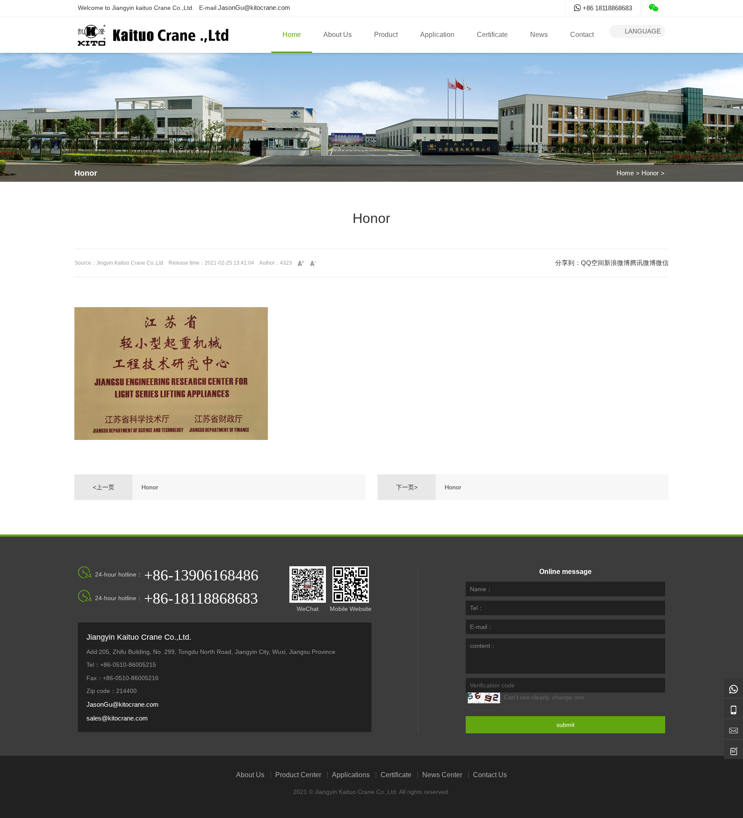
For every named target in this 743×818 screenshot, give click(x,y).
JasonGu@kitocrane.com (254, 7)
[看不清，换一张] (484, 698)
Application (437, 34)
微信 (662, 262)
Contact (582, 34)
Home (291, 34)
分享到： (568, 262)
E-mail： (481, 626)
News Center (442, 775)
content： (483, 645)
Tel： (477, 607)
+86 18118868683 (606, 8)
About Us (337, 34)
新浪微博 (617, 262)
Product (386, 34)
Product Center (298, 775)
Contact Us (490, 775)
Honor (650, 173)
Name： (481, 589)
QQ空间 (592, 262)
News (539, 34)
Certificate (492, 34)
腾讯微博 (643, 262)
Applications (351, 775)
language (637, 31)
